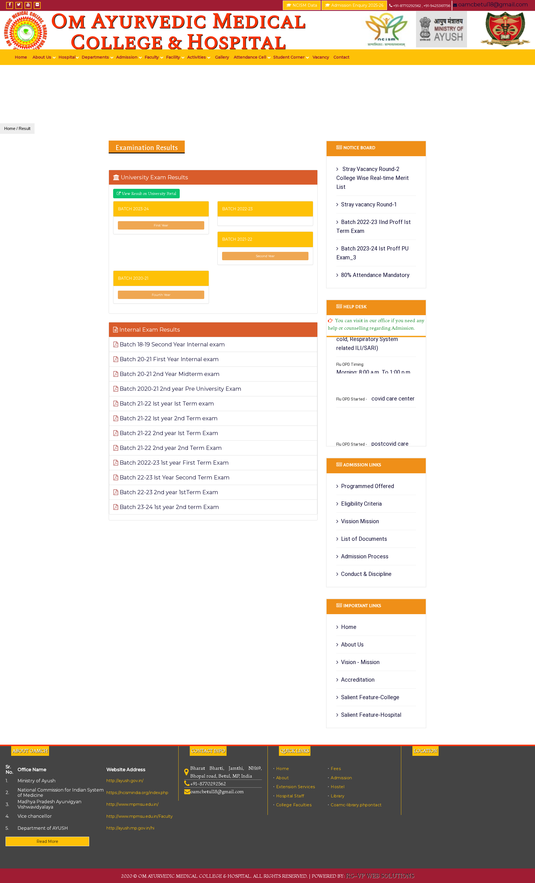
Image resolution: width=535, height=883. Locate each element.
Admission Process (364, 556)
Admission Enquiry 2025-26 (356, 5)
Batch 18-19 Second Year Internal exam (171, 344)
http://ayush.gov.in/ (125, 780)
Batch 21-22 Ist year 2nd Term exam (168, 418)
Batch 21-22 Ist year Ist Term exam (166, 403)
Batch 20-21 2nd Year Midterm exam (169, 374)
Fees (336, 768)
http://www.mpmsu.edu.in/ (132, 804)
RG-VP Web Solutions (380, 875)
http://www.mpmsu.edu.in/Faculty (139, 816)
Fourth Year (161, 295)
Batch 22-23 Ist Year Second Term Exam (174, 477)
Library (338, 795)
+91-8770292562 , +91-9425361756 (421, 5)
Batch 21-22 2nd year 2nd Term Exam (170, 448)
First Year (161, 225)
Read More (47, 841)
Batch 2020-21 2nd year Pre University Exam (179, 388)
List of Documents (364, 538)
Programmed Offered (367, 486)
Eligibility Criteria (361, 503)
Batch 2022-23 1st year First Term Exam (173, 462)
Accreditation (357, 679)
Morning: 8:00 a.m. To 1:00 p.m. (374, 359)
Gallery (222, 57)
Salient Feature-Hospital (371, 714)
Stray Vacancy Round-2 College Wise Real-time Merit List (372, 178)
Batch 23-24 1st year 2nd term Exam (168, 507)
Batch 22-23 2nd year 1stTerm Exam (168, 492)
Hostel (337, 786)
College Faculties (294, 804)
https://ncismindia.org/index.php (137, 792)
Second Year (265, 256)
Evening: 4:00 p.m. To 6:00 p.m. (373, 368)
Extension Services (295, 786)
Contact (341, 57)
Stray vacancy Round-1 (369, 204)
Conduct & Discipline (366, 574)
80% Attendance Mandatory (375, 275)
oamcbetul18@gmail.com (492, 4)
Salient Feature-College (370, 697)
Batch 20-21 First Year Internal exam (168, 359)
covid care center (393, 386)
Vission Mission (360, 521)
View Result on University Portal (148, 193)
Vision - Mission (360, 662)
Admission (341, 777)
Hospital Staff (290, 795)
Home (21, 57)
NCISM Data (304, 5)
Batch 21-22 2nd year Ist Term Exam (168, 433)
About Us (352, 644)
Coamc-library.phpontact (356, 804)
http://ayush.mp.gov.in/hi (130, 828)
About (282, 777)
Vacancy (321, 57)
